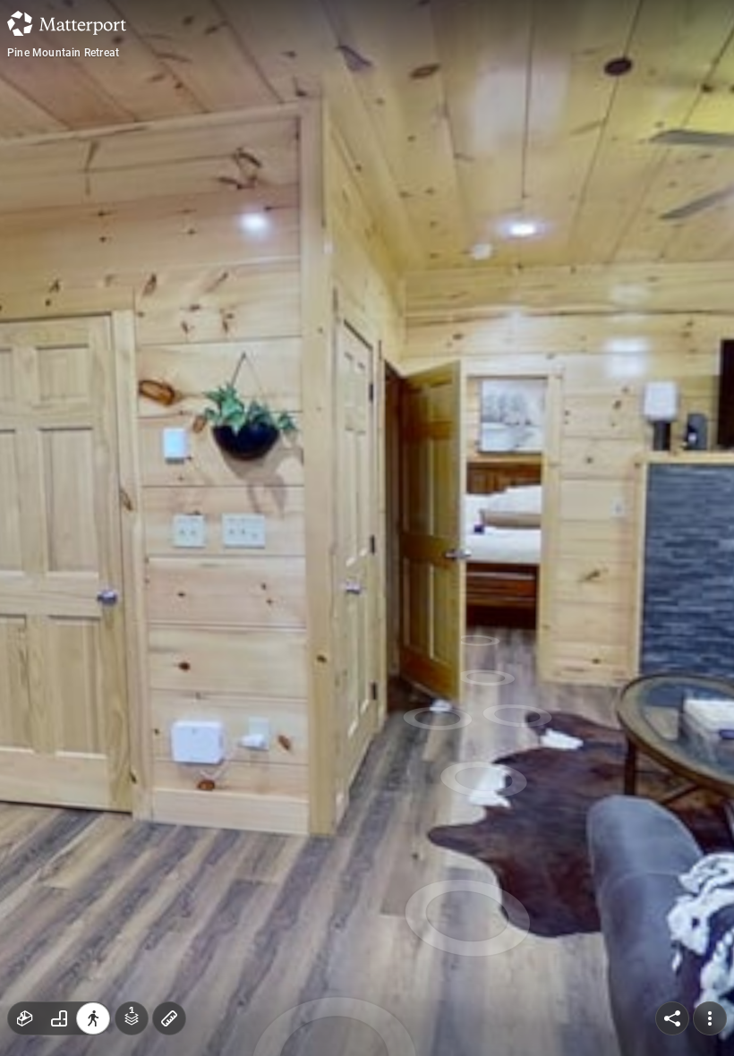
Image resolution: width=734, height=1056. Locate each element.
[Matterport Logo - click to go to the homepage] (67, 23)
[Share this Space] (672, 1018)
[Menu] (710, 1018)
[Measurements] (169, 1018)
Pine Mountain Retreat (63, 53)
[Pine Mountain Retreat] (367, 528)
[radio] (25, 1018)
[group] (59, 1018)
